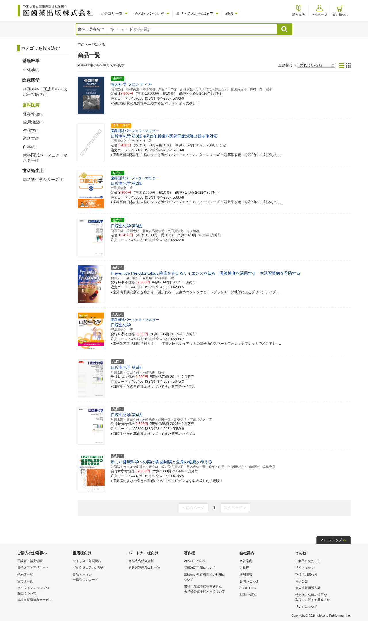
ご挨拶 (244, 567)
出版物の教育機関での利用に (204, 577)
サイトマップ (304, 567)
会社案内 (245, 561)
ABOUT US (247, 588)
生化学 (31, 69)
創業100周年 (248, 595)
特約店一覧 (25, 574)
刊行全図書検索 (306, 574)
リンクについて (306, 606)
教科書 (31, 138)
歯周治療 (33, 122)
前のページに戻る (91, 45)
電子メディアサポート (33, 567)
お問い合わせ (248, 581)
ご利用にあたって (308, 561)
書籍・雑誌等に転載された (204, 588)
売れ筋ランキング (149, 13)
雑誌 (229, 13)
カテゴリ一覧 (111, 13)
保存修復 (33, 114)
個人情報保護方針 (308, 588)
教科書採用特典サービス (34, 599)
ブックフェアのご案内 (88, 567)
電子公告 (301, 581)
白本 (29, 146)
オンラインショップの (33, 590)
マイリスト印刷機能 (87, 561)
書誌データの (85, 577)
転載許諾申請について (200, 567)
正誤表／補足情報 (30, 561)
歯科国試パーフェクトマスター (45, 158)
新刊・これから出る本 (195, 13)
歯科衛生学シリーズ (43, 179)
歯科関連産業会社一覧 (144, 567)
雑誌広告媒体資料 (141, 561)
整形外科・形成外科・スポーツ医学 (45, 92)
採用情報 (245, 574)
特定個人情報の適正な (312, 597)
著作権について (195, 561)
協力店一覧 (25, 581)
